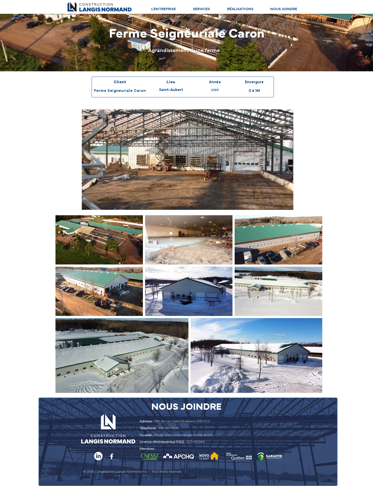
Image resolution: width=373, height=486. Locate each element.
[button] (287, 205)
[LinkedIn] (98, 456)
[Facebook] (111, 456)
